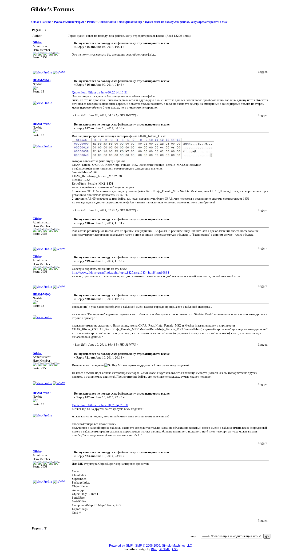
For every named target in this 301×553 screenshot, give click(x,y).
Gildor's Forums (41, 22)
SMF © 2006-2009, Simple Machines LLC (163, 545)
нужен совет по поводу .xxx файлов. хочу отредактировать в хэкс (186, 22)
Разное (91, 22)
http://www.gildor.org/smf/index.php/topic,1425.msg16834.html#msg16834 (120, 272)
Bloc (154, 549)
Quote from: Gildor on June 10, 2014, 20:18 (100, 405)
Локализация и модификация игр (120, 22)
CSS (175, 549)
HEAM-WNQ (42, 80)
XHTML (164, 549)
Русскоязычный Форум (69, 22)
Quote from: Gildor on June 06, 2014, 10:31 (100, 92)
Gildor (37, 42)
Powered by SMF (121, 545)
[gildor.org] (59, 72)
